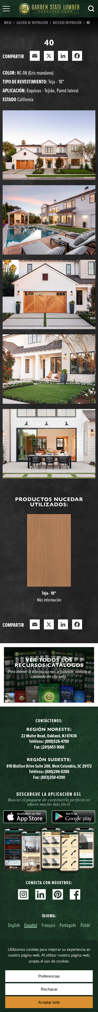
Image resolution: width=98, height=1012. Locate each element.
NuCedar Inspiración (67, 22)
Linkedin (40, 894)
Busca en (91, 8)
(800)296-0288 (57, 771)
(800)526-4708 (57, 741)
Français (48, 925)
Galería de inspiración (32, 22)
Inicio (7, 22)
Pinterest (58, 894)
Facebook (75, 894)
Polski (85, 925)
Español (30, 925)
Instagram (23, 894)
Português (68, 925)
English (14, 925)
